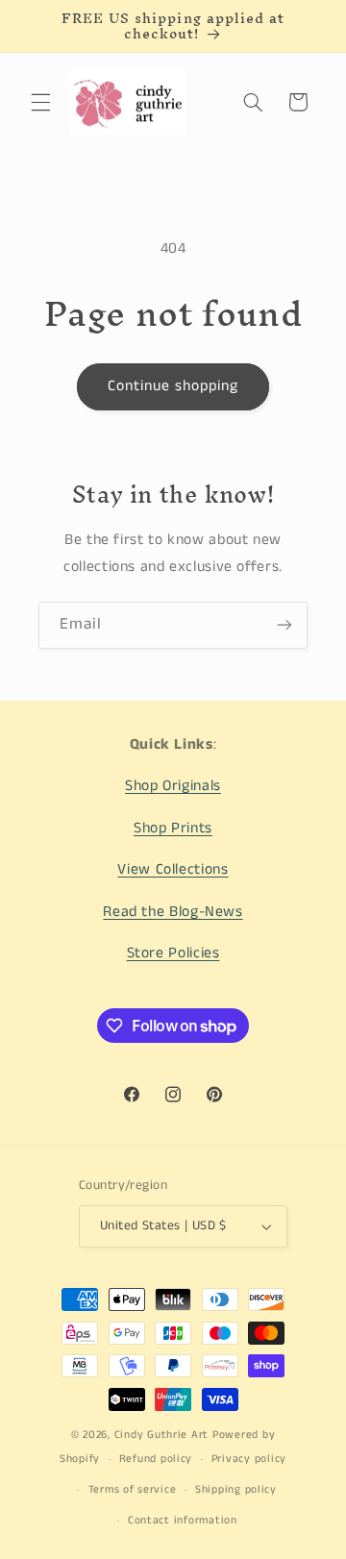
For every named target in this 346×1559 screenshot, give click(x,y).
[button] (40, 102)
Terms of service (132, 1489)
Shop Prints (173, 828)
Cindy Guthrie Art (162, 1435)
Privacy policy (248, 1459)
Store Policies (173, 953)
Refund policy (156, 1459)
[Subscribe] (284, 625)
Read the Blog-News (172, 912)
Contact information (182, 1520)
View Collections (172, 869)
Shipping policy (236, 1489)
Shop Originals (173, 786)
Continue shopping (173, 386)
